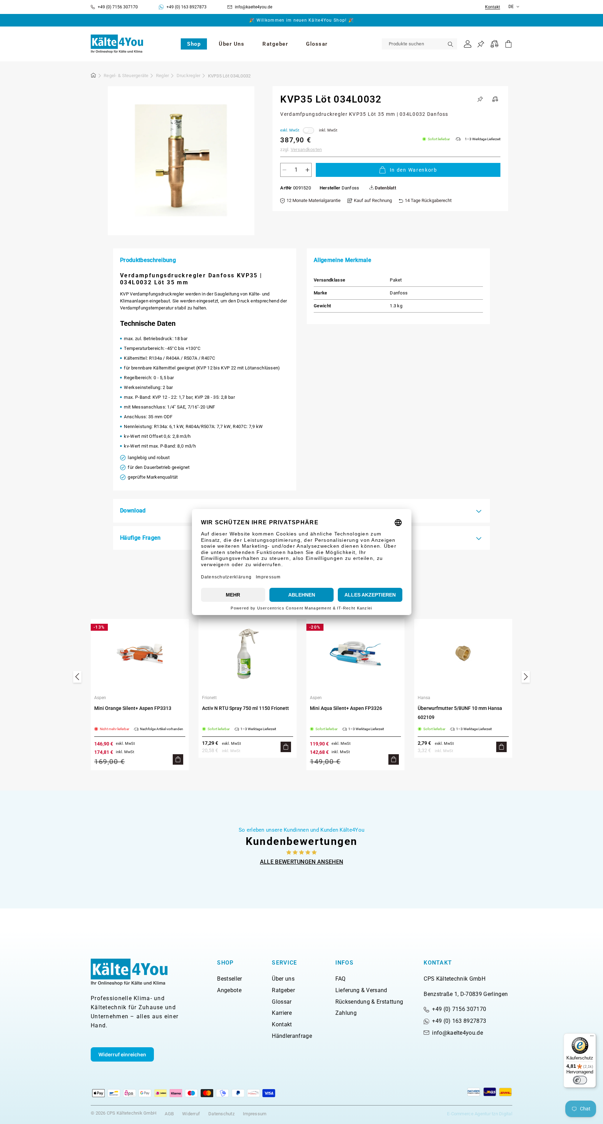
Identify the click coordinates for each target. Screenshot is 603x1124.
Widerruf (191, 1113)
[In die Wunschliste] (480, 99)
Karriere (282, 1013)
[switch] (580, 1080)
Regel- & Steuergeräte (126, 75)
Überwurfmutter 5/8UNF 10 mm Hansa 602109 (460, 712)
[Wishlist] (480, 44)
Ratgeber (283, 990)
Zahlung (346, 1013)
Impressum (254, 1113)
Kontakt (492, 7)
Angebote (229, 990)
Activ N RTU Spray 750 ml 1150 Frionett (245, 708)
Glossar (281, 1001)
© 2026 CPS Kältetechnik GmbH (123, 1113)
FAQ (340, 978)
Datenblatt (385, 187)
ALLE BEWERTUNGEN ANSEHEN (301, 862)
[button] (194, 44)
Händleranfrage (292, 1036)
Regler (162, 75)
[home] (93, 76)
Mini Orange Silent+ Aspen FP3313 (132, 708)
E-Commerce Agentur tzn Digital (479, 1113)
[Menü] (592, 1037)
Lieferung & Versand (361, 990)
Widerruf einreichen (122, 1054)
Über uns (283, 978)
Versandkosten (306, 149)
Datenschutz (221, 1113)
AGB (169, 1113)
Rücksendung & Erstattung (369, 1001)
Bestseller (229, 978)
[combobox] (419, 44)
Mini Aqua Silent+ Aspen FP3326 (346, 708)
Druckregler (189, 75)
